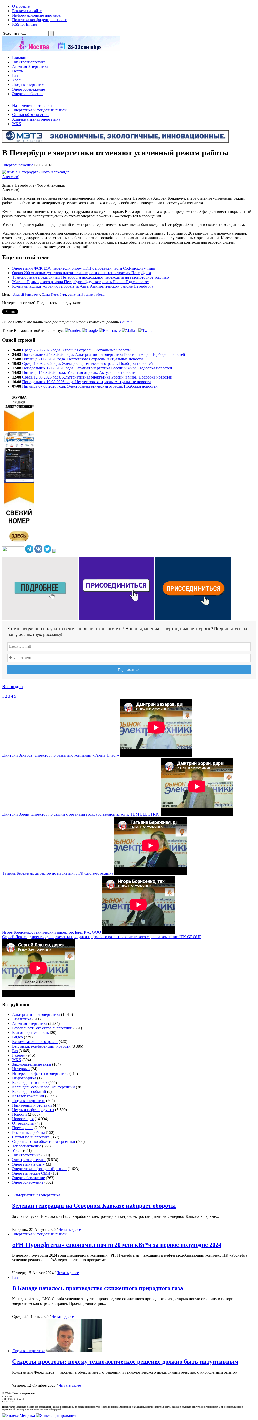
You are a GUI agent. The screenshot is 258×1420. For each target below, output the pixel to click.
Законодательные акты (31, 1064)
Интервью (21, 1069)
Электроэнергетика (29, 62)
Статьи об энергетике (30, 114)
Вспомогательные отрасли (35, 1041)
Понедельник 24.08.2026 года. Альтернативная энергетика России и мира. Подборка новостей (103, 354)
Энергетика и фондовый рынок (39, 110)
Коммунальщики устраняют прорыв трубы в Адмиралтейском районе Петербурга (82, 286)
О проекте (21, 6)
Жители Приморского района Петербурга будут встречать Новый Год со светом (80, 282)
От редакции (23, 1123)
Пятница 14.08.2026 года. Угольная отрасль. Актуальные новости (78, 372)
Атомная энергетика (29, 1023)
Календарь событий (29, 1091)
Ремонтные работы (28, 1132)
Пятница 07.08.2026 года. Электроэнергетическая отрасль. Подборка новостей (90, 386)
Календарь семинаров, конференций (43, 1087)
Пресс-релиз (22, 1128)
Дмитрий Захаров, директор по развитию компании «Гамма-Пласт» (60, 755)
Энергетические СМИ (31, 1173)
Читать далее (70, 1229)
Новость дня (23, 1119)
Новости (19, 1114)
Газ (15, 75)
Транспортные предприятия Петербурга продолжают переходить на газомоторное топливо (90, 277)
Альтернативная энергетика (36, 119)
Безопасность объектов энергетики (42, 1028)
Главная (19, 57)
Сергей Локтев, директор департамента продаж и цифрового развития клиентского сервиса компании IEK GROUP (101, 937)
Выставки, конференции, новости (41, 1046)
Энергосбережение (28, 89)
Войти (126, 322)
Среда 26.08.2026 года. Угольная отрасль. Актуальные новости (76, 350)
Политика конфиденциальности (39, 20)
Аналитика (21, 1019)
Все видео (12, 686)
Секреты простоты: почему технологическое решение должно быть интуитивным (125, 1361)
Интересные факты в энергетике (40, 1073)
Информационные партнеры (36, 15)
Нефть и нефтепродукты (33, 1110)
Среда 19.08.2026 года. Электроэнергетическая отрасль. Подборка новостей (87, 363)
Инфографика (24, 1078)
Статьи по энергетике (31, 1137)
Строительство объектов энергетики (43, 1141)
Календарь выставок (29, 1082)
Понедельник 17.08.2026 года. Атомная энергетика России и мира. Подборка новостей (97, 368)
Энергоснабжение (27, 94)
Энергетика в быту (28, 1164)
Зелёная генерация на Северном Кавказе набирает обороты (94, 1205)
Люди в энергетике (28, 84)
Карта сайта (8, 1401)
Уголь (17, 80)
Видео (17, 1037)
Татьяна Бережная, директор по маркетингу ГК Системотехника (57, 873)
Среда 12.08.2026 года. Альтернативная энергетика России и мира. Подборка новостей (97, 377)
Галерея (18, 1055)
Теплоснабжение (26, 1146)
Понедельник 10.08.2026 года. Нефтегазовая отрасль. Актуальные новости (86, 382)
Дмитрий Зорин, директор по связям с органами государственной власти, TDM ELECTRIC (81, 814)
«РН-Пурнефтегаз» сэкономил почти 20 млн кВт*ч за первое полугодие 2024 (116, 1244)
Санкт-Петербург (54, 294)
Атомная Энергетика (30, 66)
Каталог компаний (28, 1096)
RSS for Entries (24, 24)
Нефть (17, 71)
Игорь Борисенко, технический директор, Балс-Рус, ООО (51, 932)
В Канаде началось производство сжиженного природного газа (97, 1288)
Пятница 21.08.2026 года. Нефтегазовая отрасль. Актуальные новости (82, 359)
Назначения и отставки (32, 105)
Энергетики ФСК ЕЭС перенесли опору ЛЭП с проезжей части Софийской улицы (83, 268)
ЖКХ (16, 124)
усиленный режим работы (86, 294)
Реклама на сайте (27, 11)
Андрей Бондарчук (26, 294)
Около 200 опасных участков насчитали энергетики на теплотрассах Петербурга (81, 273)
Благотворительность (30, 1032)
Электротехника (26, 1155)
